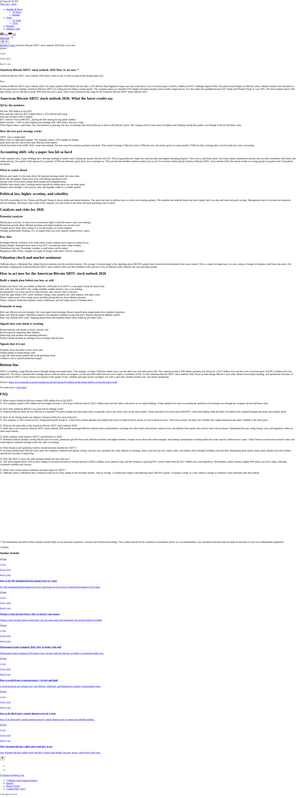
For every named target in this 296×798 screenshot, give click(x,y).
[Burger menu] (4, 42)
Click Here (21, 387)
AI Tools (16, 20)
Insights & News (14, 9)
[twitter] (8, 770)
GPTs (15, 23)
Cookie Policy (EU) (16, 789)
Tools (9, 17)
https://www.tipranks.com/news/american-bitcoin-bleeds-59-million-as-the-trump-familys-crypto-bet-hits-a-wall (62, 382)
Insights (16, 15)
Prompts (10, 26)
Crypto (11, 45)
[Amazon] (12, 775)
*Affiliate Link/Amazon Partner (21, 780)
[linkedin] (8, 765)
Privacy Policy (13, 786)
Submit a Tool (13, 28)
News (2, 81)
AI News (16, 12)
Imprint (9, 783)
